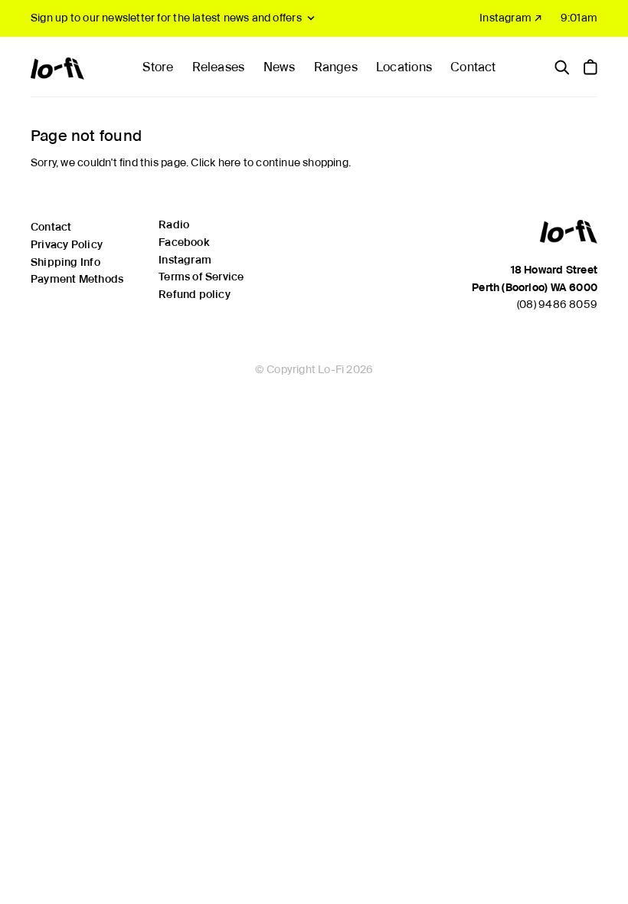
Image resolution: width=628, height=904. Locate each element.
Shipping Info (65, 262)
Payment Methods (77, 279)
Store (157, 67)
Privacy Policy (67, 244)
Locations (404, 67)
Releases (218, 67)
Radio (174, 224)
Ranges (336, 67)
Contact (473, 67)
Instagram (185, 260)
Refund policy (195, 294)
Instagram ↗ (510, 17)
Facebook (184, 242)
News (279, 67)
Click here (215, 162)
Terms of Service (201, 276)
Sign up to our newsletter (166, 17)
